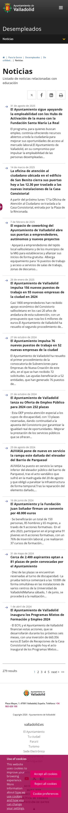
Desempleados (22, 29)
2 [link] (38, 672)
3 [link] (41, 672)
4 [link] (45, 672)
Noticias (8, 39)
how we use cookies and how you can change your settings (16, 800)
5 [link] (48, 672)
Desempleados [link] (32, 57)
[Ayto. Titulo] (37, 693)
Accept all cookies (45, 774)
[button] (60, 8)
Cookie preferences (45, 794)
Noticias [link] (19, 60)
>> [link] (62, 672)
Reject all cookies (46, 784)
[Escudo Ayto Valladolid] (26, 693)
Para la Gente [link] (15, 57)
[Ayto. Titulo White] (24, 8)
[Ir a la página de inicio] (8, 8)
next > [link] (55, 672)
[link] (4, 57)
